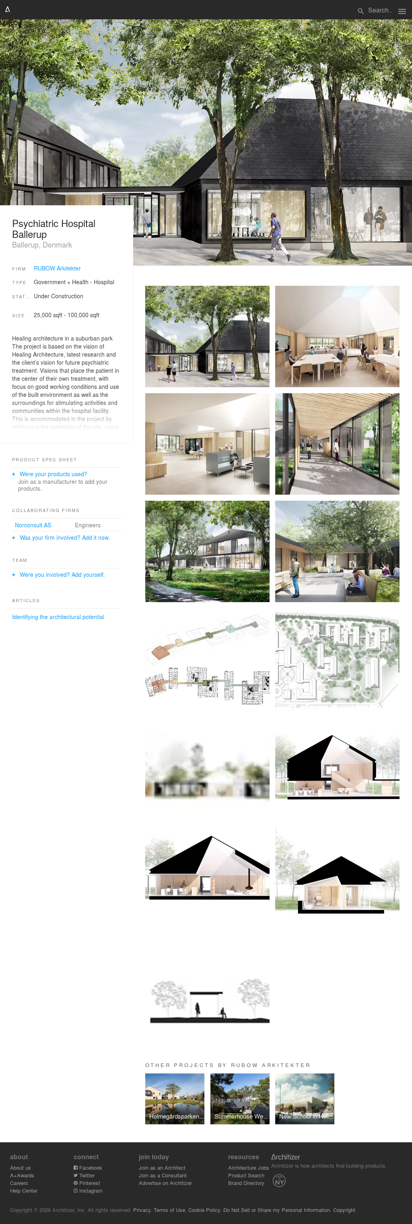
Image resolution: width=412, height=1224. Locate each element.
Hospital (104, 282)
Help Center (23, 1190)
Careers (19, 1183)
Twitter (86, 1175)
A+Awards (22, 1175)
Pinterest (89, 1183)
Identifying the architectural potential (58, 617)
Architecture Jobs (248, 1167)
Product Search (246, 1175)
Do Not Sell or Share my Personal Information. (277, 1210)
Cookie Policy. (205, 1210)
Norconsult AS (33, 525)
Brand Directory (246, 1183)
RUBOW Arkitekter (57, 268)
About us (20, 1167)
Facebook (90, 1167)
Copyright (344, 1210)
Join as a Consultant (163, 1175)
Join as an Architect (162, 1167)
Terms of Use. (170, 1210)
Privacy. (142, 1210)
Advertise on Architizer (165, 1183)
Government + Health (61, 282)
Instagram (90, 1190)
